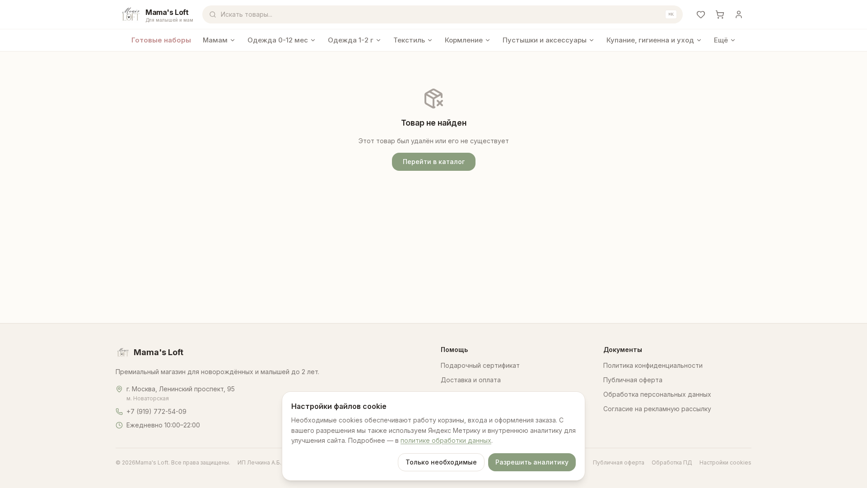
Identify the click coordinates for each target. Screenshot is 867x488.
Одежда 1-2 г (350, 40)
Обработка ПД (672, 462)
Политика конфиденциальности (653, 365)
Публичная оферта (632, 380)
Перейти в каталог (434, 161)
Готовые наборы (161, 40)
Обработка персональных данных (657, 394)
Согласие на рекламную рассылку (657, 409)
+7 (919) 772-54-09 (156, 411)
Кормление (464, 40)
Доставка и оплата (471, 380)
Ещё (721, 40)
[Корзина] (720, 14)
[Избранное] (701, 14)
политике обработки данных (446, 440)
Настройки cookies (725, 462)
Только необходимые (441, 462)
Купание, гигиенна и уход (650, 40)
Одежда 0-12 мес (277, 40)
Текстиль (409, 40)
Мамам (215, 40)
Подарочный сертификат (480, 365)
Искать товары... (447, 14)
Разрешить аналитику (532, 462)
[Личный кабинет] (739, 14)
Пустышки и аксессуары (545, 40)
